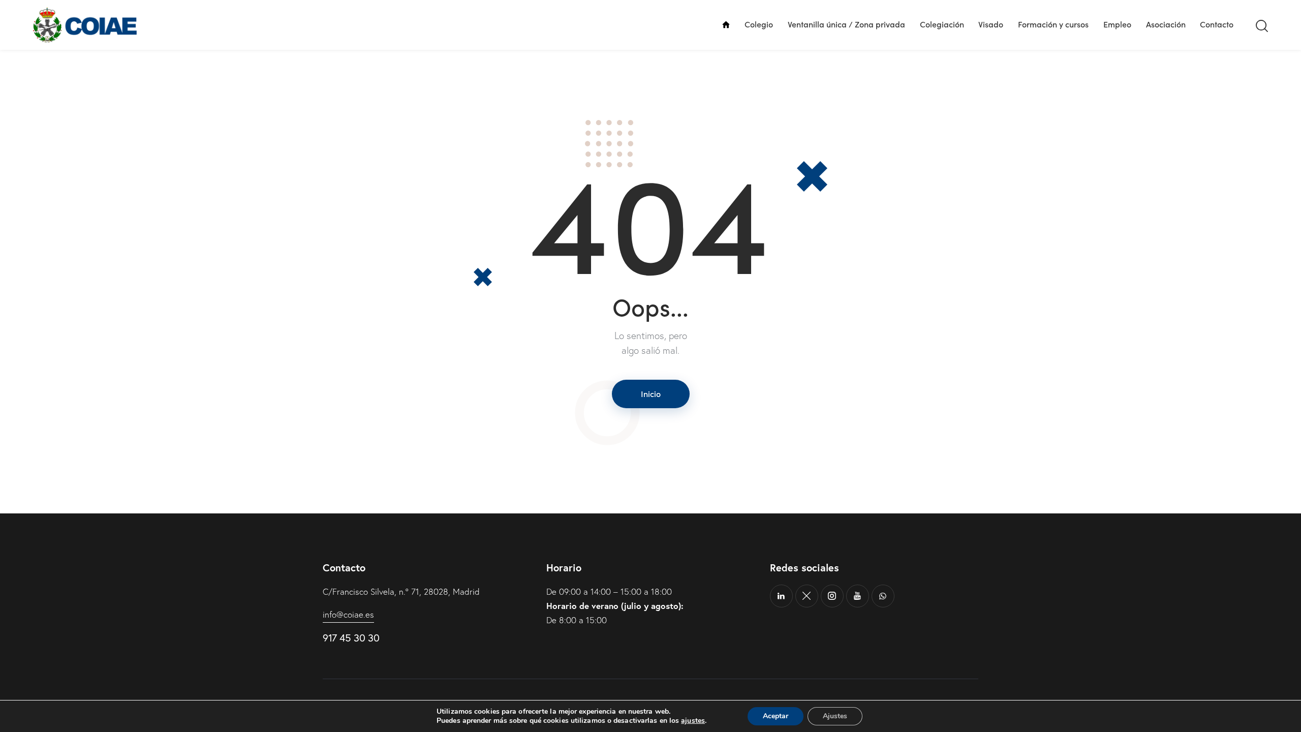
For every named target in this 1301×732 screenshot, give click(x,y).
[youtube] (857, 596)
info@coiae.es (348, 614)
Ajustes (835, 716)
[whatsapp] (883, 596)
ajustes (693, 720)
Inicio (651, 393)
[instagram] (832, 596)
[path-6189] (806, 596)
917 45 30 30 (351, 638)
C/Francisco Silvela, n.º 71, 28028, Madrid (401, 591)
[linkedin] (781, 596)
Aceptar (775, 716)
